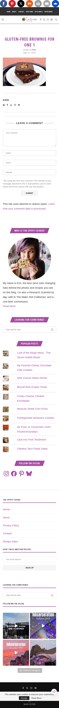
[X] (20, 3)
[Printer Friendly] (38, 3)
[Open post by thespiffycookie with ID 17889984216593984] (43, 653)
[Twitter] (44, 19)
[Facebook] (40, 19)
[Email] (46, 3)
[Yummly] (29, 3)
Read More (9, 306)
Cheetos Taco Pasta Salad (32, 448)
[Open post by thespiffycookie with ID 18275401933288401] (16, 653)
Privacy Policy (11, 525)
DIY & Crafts (39, 12)
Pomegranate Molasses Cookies (35, 417)
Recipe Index (48, 12)
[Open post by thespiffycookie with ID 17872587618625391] (43, 626)
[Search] (56, 19)
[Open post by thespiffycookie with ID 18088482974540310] (16, 626)
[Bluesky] (29, 473)
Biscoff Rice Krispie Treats (32, 387)
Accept (24, 698)
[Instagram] (48, 19)
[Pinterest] (51, 19)
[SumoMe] (55, 3)
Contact (21, 12)
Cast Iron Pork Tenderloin (31, 439)
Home (8, 12)
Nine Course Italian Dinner (32, 378)
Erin (34, 50)
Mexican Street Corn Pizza (32, 408)
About (14, 12)
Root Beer (29, 12)
